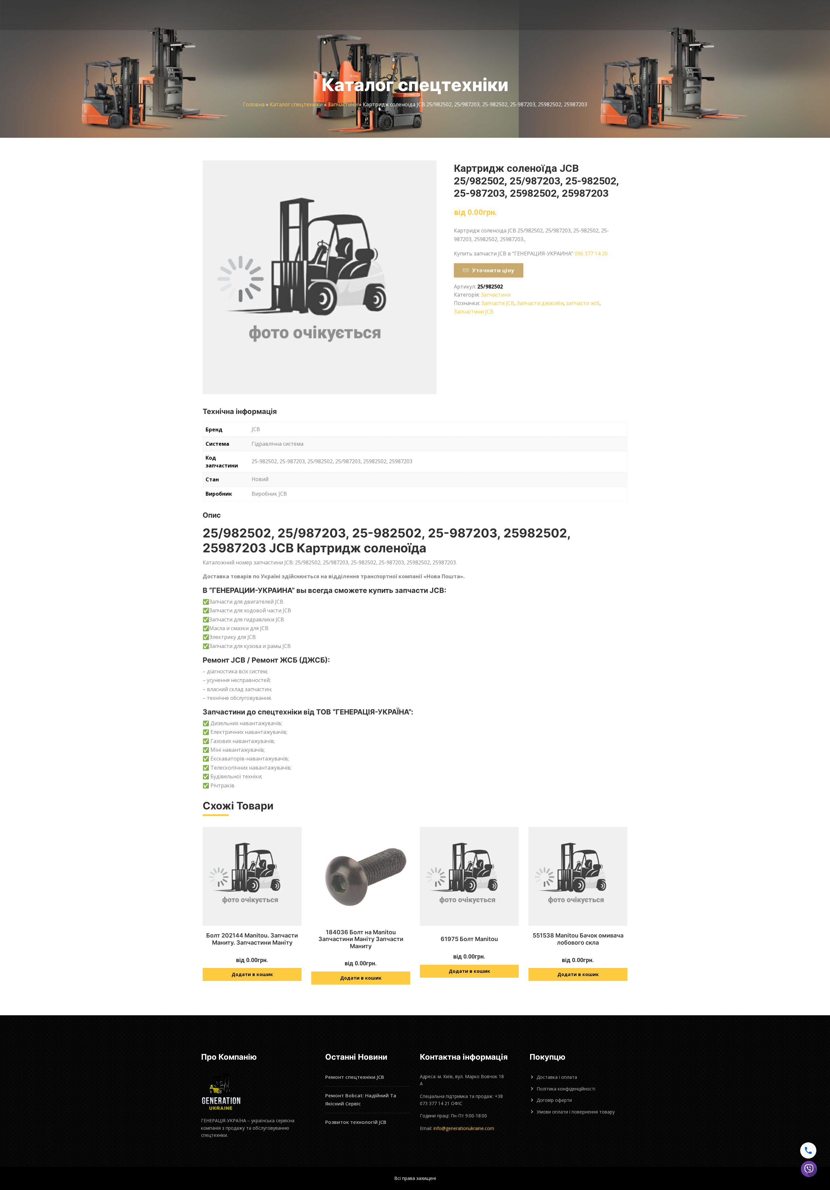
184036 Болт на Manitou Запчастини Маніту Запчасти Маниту (360, 939)
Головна (254, 104)
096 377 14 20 (591, 253)
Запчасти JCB (497, 303)
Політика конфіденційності (566, 1089)
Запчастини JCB (473, 311)
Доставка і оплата (557, 1077)
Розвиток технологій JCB (355, 1122)
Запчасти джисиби (540, 303)
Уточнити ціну (493, 270)
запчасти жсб (582, 303)
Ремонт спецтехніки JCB (354, 1077)
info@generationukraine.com (463, 1128)
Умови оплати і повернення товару (576, 1112)
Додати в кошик (252, 974)
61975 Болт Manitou (469, 939)
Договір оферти (554, 1100)
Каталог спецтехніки (296, 104)
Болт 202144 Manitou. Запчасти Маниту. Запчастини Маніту (252, 939)
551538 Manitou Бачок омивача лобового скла (578, 939)
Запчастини (343, 104)
